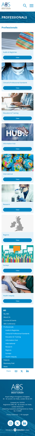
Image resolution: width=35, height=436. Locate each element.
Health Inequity (11, 357)
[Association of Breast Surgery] (6, 5)
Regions (8, 350)
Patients (7, 360)
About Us (7, 317)
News (6, 367)
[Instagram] (10, 423)
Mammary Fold (9, 363)
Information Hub (11, 340)
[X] (22, 371)
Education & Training (13, 337)
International (10, 343)
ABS (4, 310)
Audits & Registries (12, 330)
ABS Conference (9, 324)
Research (8, 347)
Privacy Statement (12, 414)
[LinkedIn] (27, 371)
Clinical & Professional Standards (17, 333)
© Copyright (25, 414)
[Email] (16, 371)
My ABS (6, 314)
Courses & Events (10, 320)
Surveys (8, 353)
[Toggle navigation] (31, 5)
